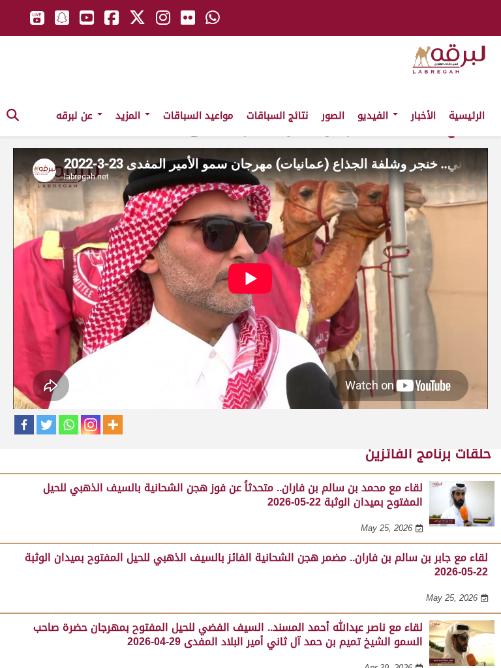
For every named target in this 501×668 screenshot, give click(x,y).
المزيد (129, 115)
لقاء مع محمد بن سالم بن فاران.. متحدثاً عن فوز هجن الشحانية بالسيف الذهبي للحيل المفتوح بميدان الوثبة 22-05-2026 (233, 495)
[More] (113, 424)
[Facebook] (24, 424)
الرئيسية (467, 115)
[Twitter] (46, 424)
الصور (333, 115)
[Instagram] (90, 424)
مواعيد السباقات (198, 115)
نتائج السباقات (278, 115)
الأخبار (423, 115)
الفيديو (374, 115)
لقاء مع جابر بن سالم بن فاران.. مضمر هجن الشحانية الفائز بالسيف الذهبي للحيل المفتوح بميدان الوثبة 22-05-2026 (256, 564)
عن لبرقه (76, 115)
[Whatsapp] (68, 424)
